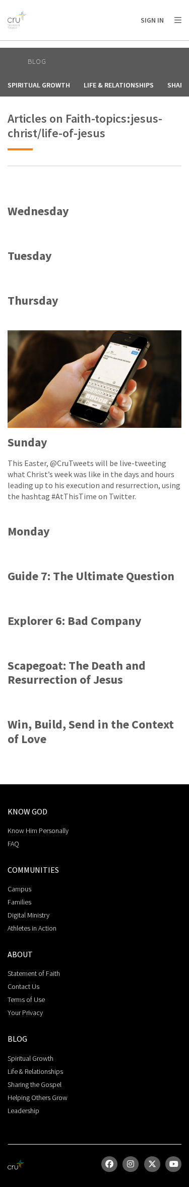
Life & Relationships (119, 84)
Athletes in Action (32, 928)
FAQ (13, 843)
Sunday (27, 442)
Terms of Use (26, 999)
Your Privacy (25, 1012)
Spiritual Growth (39, 84)
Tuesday (30, 256)
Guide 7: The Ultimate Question (91, 576)
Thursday (33, 301)
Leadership (23, 1110)
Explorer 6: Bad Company (75, 621)
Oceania (87, 45)
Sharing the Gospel (34, 1084)
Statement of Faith (34, 973)
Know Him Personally (38, 830)
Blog (37, 61)
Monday (29, 531)
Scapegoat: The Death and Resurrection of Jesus (77, 673)
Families (19, 901)
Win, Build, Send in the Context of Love (91, 732)
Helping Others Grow (38, 1097)
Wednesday (38, 211)
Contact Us (23, 986)
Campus (19, 888)
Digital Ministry (28, 915)
